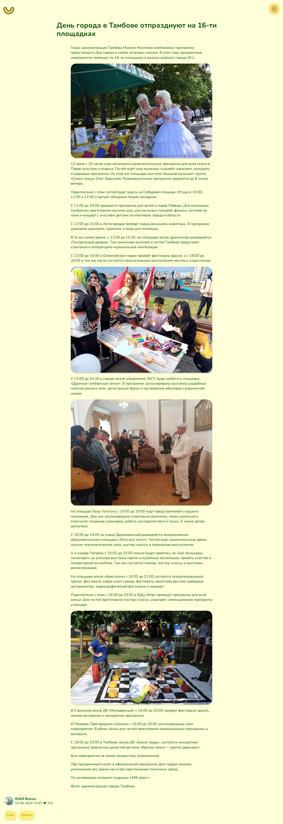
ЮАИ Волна (25, 798)
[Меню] (9, 9)
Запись (27, 815)
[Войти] (274, 8)
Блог (11, 815)
